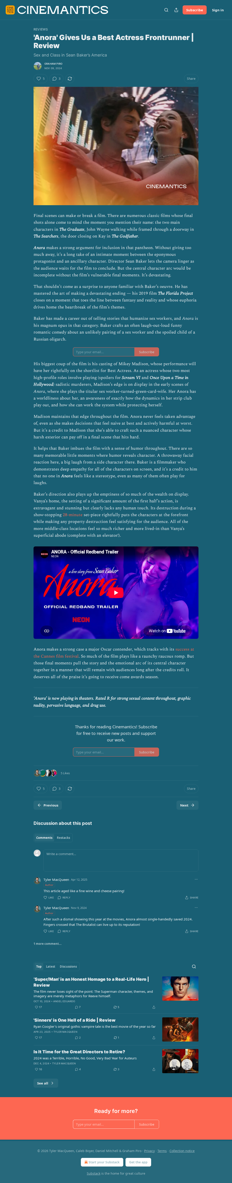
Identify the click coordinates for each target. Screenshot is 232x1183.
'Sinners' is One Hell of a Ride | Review (75, 1020)
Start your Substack (104, 1162)
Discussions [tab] (68, 966)
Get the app (138, 1162)
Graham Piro (53, 63)
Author (49, 885)
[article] (116, 993)
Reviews (41, 29)
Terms (162, 1151)
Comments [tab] (44, 838)
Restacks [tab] (63, 838)
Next (184, 805)
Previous (51, 805)
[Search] (166, 9)
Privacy (149, 1151)
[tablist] (53, 837)
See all (42, 1083)
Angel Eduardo (64, 1001)
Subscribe (194, 10)
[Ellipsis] (196, 879)
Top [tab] (38, 966)
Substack (93, 1173)
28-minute (72, 515)
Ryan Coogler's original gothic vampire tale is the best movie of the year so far (95, 1026)
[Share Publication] (176, 9)
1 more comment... (48, 944)
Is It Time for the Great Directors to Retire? (79, 1051)
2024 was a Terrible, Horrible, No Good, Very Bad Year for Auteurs (85, 1058)
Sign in (218, 10)
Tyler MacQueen (56, 879)
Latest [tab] (50, 966)
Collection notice (182, 1151)
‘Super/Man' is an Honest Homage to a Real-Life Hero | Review (91, 982)
